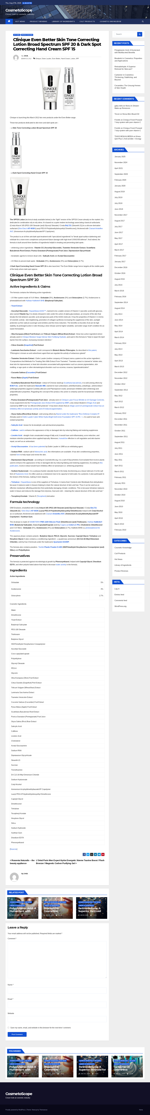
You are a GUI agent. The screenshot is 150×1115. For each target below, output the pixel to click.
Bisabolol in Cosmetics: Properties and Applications (53, 912)
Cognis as (69, 525)
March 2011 (119, 471)
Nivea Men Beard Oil (131, 114)
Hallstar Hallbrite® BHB (35, 301)
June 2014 (119, 320)
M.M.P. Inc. (14, 386)
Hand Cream (65, 58)
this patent (92, 350)
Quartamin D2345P (61, 542)
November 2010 (121, 489)
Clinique (38, 58)
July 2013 (118, 349)
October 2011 (120, 431)
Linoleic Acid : (17, 435)
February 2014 (120, 343)
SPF (77, 58)
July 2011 (118, 448)
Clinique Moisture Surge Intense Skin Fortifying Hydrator (44, 337)
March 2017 (119, 250)
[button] (143, 21)
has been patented (38, 446)
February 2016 (120, 297)
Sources (13, 849)
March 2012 (119, 407)
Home (141, 1110)
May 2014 (118, 326)
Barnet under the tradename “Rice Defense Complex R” (77, 414)
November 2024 (121, 162)
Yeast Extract (16, 306)
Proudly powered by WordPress (15, 1110)
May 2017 (118, 238)
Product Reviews (38, 21)
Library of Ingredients (63, 21)
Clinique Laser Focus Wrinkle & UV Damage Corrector (82, 400)
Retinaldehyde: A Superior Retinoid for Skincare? (89, 911)
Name (11, 985)
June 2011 (119, 454)
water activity (61, 565)
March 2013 (119, 366)
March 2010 (119, 524)
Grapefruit (28, 345)
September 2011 (121, 436)
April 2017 (119, 244)
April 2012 (119, 401)
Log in (117, 589)
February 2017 (120, 256)
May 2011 (118, 460)
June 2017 (119, 232)
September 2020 (121, 174)
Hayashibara (26, 482)
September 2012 (121, 390)
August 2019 (120, 192)
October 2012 (120, 384)
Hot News (20, 21)
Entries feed (119, 595)
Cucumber (30, 372)
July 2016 (118, 285)
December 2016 (121, 267)
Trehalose (15, 482)
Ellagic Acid (91, 403)
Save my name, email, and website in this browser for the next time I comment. (40, 1028)
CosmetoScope (18, 10)
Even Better (56, 58)
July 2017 (118, 227)
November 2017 (121, 215)
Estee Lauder (46, 58)
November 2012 (121, 378)
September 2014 (121, 302)
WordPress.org (121, 606)
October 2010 (120, 495)
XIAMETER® (44, 522)
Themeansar (43, 1110)
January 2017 (120, 262)
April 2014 (119, 331)
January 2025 (120, 157)
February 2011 (120, 477)
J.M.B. (26, 56)
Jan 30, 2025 (16, 1074)
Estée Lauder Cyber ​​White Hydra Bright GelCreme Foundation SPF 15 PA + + (53, 417)
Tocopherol (41, 496)
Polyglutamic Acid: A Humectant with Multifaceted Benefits (22, 912)
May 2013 (118, 355)
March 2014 (119, 337)
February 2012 (120, 413)
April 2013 (119, 361)
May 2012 (118, 396)
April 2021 (119, 168)
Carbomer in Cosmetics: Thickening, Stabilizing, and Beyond (126, 77)
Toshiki (50, 547)
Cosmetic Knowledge (110, 21)
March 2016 (119, 291)
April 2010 (119, 518)
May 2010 (118, 512)
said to (22, 430)
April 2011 (119, 466)
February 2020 (120, 180)
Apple (25, 378)
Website (11, 1013)
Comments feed (121, 600)
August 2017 (120, 221)
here (18, 455)
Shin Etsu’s (26, 228)
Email (10, 999)
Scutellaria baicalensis (72, 383)
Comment (12, 939)
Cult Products (87, 21)
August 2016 (120, 279)
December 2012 (121, 372)
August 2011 (120, 442)
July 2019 (118, 197)
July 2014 (118, 314)
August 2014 (120, 308)
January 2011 (120, 483)
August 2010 (120, 501)
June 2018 (119, 209)
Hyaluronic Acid (22, 474)
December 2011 (121, 419)
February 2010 (120, 530)
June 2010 (119, 506)
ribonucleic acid (41, 452)
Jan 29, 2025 (120, 1074)
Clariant (55, 514)
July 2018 (118, 203)
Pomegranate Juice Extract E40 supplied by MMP (49, 403)
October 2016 (120, 273)
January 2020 (120, 186)
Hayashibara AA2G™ (37, 311)
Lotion (73, 58)
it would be (63, 438)
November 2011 (121, 425)
